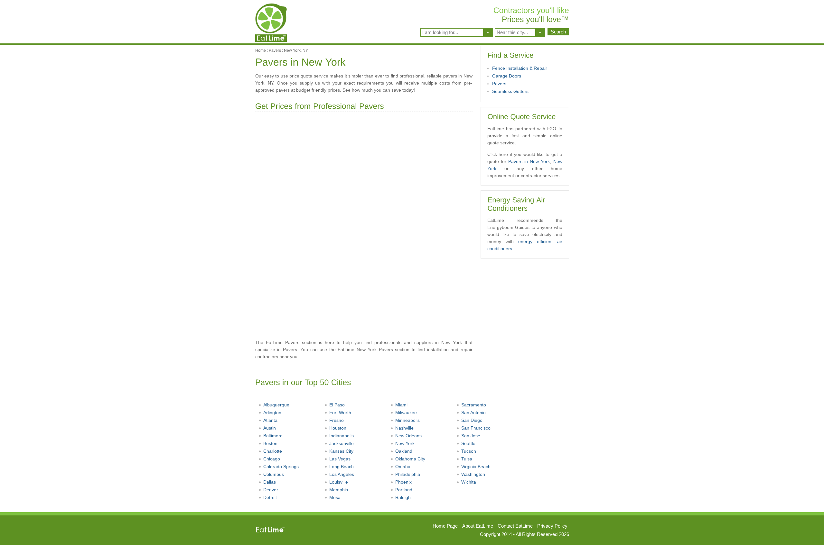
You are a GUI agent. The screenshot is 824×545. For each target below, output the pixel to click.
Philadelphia (407, 474)
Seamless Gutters (510, 91)
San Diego (471, 420)
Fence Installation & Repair (519, 68)
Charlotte (272, 451)
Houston (337, 428)
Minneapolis (407, 420)
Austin (269, 428)
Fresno (336, 420)
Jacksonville (341, 443)
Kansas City (341, 451)
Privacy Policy (552, 526)
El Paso (337, 404)
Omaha (402, 466)
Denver (270, 489)
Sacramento (473, 404)
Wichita (468, 482)
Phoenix (403, 482)
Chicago (271, 458)
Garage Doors (506, 75)
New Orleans (408, 435)
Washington (473, 474)
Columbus (273, 474)
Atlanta (270, 420)
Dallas (269, 482)
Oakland (403, 451)
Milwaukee (406, 412)
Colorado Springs (281, 466)
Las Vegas (340, 458)
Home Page (445, 526)
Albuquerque (276, 404)
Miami (401, 404)
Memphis (338, 489)
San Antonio (473, 412)
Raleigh (403, 497)
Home (260, 50)
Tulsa (466, 458)
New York (405, 443)
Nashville (404, 428)
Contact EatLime (515, 526)
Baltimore (273, 435)
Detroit (270, 497)
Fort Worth (340, 412)
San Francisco (476, 428)
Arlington (272, 412)
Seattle (468, 443)
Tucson (468, 451)
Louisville (338, 482)
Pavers (275, 50)
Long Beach (341, 466)
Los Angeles (341, 474)
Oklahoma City (410, 458)
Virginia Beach (476, 466)
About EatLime (477, 526)
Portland (403, 489)
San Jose (470, 435)
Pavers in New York (529, 161)
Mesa (335, 497)
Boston (270, 443)
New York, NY (296, 50)
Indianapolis (341, 435)
